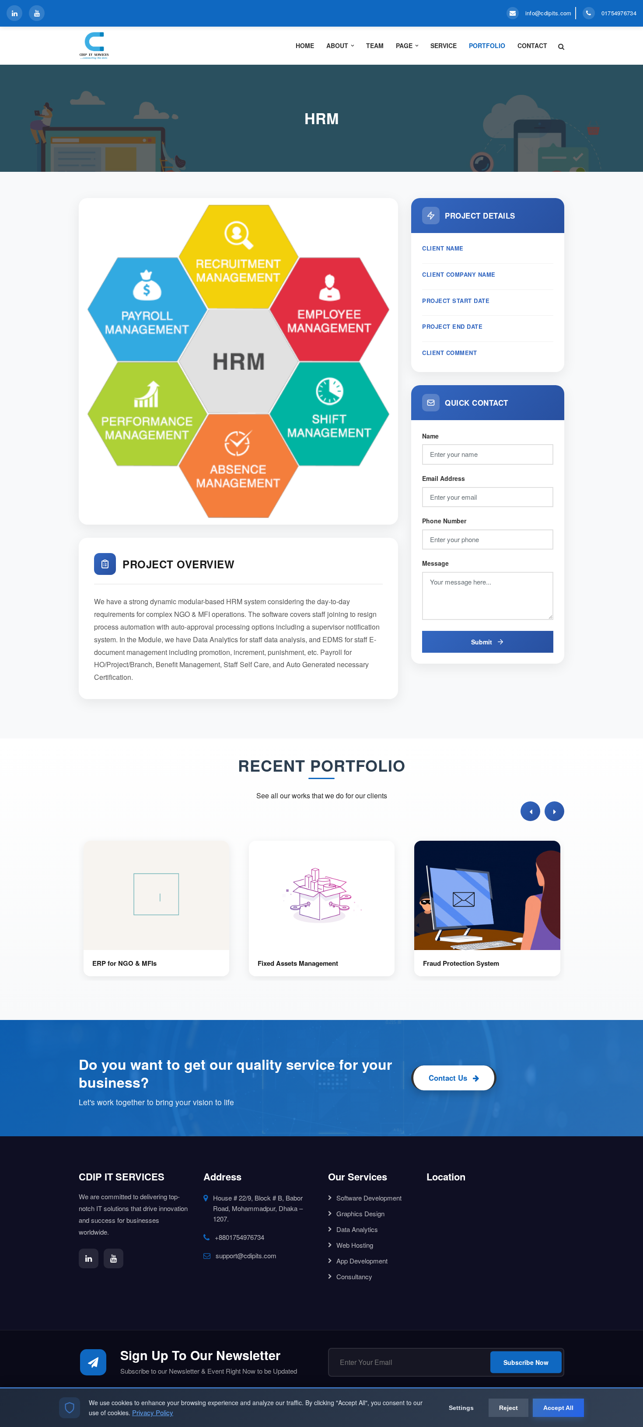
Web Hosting (354, 1244)
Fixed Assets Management (298, 963)
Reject (508, 1407)
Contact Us (449, 1077)
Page (404, 45)
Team (375, 45)
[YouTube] (37, 13)
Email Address (443, 478)
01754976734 (618, 13)
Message (435, 563)
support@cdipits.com (246, 1255)
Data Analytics (357, 1229)
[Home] (134, 45)
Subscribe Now (526, 1362)
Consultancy (354, 1276)
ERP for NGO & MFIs (124, 963)
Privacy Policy (152, 1412)
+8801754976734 (239, 1237)
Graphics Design (360, 1213)
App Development (362, 1260)
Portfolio (487, 45)
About (337, 45)
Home (305, 45)
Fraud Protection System (461, 963)
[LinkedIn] (14, 13)
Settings (461, 1407)
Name (430, 436)
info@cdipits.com (548, 13)
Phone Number (444, 520)
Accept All (558, 1407)
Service (443, 45)
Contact (532, 45)
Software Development (369, 1197)
